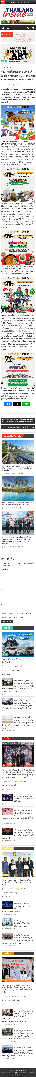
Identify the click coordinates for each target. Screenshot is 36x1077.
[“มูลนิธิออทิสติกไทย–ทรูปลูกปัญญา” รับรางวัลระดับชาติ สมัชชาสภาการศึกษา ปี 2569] (18, 871)
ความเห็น (4, 576)
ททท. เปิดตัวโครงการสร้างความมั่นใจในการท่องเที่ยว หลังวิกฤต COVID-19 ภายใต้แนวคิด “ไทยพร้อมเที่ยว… (17, 475)
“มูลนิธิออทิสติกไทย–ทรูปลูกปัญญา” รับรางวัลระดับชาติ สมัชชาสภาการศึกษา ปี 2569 (16, 889)
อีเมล (3, 604)
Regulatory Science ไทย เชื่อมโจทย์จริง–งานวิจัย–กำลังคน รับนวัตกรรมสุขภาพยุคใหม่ (23, 930)
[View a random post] (33, 28)
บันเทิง (4, 772)
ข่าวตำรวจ (5, 987)
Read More (6, 681)
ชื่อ (2, 597)
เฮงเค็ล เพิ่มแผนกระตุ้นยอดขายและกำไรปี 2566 (19, 434)
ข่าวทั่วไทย (5, 882)
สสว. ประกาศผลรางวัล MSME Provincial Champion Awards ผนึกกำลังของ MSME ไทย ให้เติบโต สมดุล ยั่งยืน (17, 427)
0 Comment (22, 91)
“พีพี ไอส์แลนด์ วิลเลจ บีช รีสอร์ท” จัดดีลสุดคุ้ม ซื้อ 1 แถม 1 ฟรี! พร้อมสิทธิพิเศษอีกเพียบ (17, 510)
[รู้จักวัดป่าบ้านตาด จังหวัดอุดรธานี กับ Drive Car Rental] (18, 651)
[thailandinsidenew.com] (3, 27)
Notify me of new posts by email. (13, 624)
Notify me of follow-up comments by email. (17, 620)
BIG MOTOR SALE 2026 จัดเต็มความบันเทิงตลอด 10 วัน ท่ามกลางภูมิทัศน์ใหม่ (24, 805)
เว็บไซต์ (3, 612)
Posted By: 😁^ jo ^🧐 (8, 91)
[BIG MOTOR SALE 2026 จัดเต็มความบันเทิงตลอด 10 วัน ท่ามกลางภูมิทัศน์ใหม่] (7, 804)
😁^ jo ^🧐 (17, 480)
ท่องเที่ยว (4, 68)
